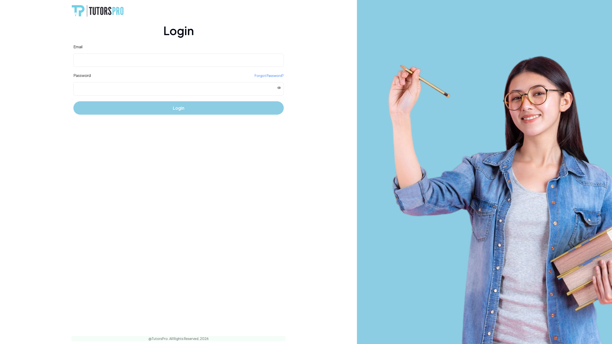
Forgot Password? (269, 75)
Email (77, 46)
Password (82, 75)
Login (178, 108)
